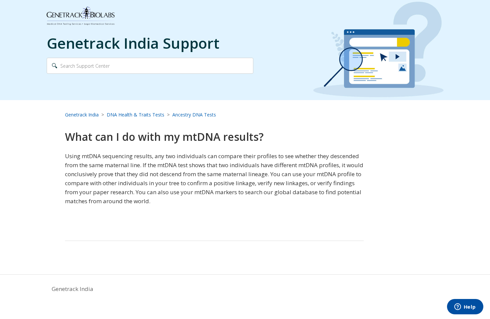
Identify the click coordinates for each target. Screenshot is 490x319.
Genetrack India (82, 114)
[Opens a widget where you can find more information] (465, 307)
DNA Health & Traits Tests (135, 114)
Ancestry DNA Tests (194, 114)
